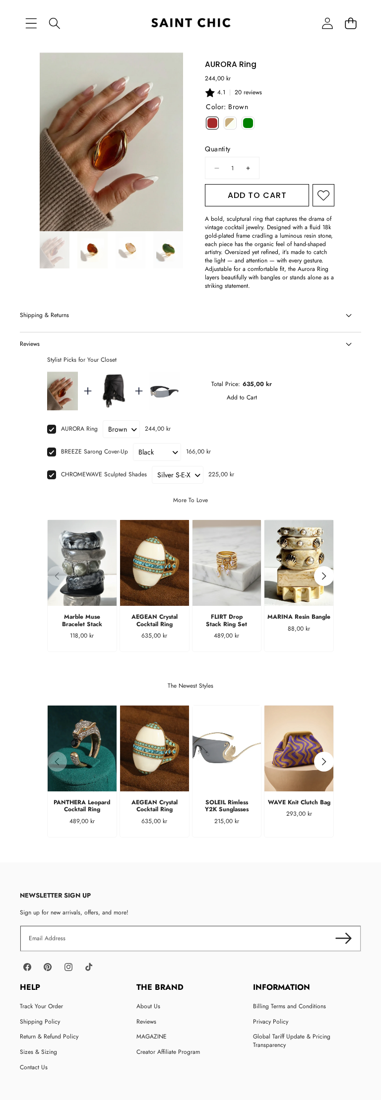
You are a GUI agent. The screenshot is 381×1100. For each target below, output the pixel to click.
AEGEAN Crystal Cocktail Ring (154, 620)
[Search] (54, 23)
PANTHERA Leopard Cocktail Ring (82, 806)
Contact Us (34, 1067)
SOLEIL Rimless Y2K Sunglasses (227, 806)
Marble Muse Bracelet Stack (82, 620)
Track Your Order (41, 1006)
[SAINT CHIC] (190, 23)
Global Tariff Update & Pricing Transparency (291, 1040)
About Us (148, 1006)
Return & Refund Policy (49, 1036)
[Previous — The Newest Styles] (57, 762)
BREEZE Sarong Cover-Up (94, 451)
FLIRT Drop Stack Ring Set (226, 620)
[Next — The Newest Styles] (324, 762)
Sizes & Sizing (38, 1051)
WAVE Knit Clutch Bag (299, 802)
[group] (54, 249)
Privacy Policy (270, 1021)
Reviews (146, 1021)
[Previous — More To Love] (57, 576)
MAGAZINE (151, 1036)
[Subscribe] (343, 938)
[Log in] (327, 23)
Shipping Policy (40, 1021)
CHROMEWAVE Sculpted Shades (104, 474)
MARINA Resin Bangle (298, 616)
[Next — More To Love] (324, 576)
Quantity (217, 149)
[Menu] (31, 23)
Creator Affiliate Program (168, 1051)
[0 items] (350, 23)
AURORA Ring (79, 428)
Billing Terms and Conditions (289, 1006)
